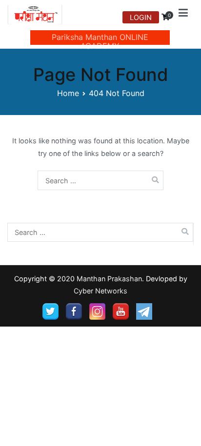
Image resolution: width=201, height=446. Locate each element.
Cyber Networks (100, 291)
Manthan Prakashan (109, 278)
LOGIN (141, 17)
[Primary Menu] (183, 14)
